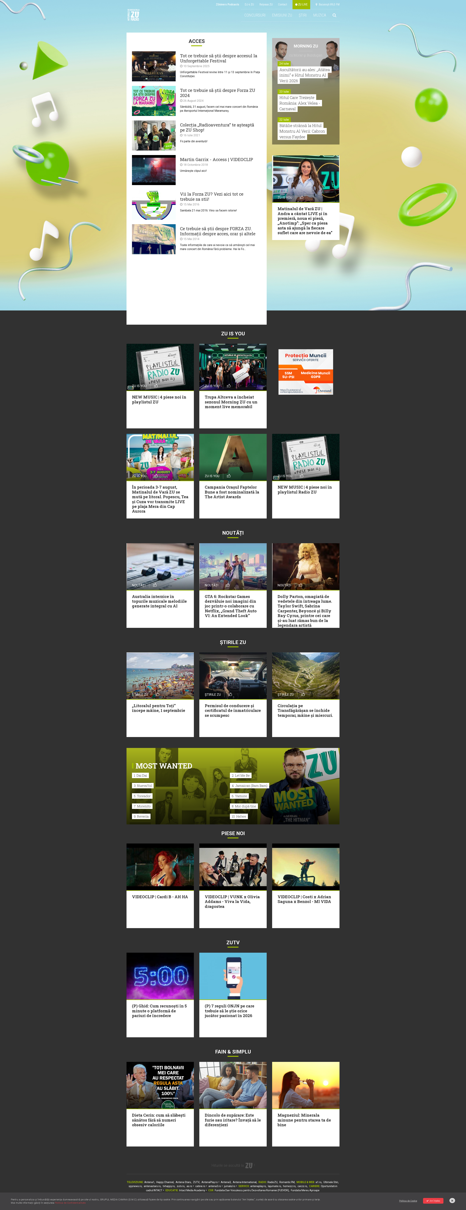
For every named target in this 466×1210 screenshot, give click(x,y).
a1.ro (318, 1182)
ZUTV (196, 1182)
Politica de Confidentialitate (70, 1202)
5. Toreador (142, 796)
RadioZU (272, 1182)
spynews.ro (135, 1186)
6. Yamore (239, 796)
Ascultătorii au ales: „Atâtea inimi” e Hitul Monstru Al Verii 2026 (304, 75)
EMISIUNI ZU (282, 15)
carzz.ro (302, 1186)
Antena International (244, 1182)
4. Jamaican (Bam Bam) (249, 785)
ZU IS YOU (233, 334)
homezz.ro (289, 1186)
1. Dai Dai (140, 775)
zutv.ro (181, 1186)
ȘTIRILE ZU (233, 642)
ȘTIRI (303, 15)
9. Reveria (141, 816)
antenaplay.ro (258, 1186)
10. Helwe (239, 816)
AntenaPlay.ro (210, 1182)
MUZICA (319, 15)
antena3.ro (214, 1186)
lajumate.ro (274, 1186)
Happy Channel (165, 1182)
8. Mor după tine (244, 806)
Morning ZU (306, 46)
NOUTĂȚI (233, 533)
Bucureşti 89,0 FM (328, 4)
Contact (282, 4)
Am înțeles (435, 1200)
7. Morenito (142, 806)
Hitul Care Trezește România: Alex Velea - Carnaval (299, 103)
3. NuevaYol (143, 785)
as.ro (189, 1186)
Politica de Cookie (408, 1200)
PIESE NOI (233, 833)
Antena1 (149, 1182)
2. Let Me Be (241, 775)
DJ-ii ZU (249, 4)
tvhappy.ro (169, 1186)
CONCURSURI (255, 15)
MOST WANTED (164, 766)
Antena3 (226, 1182)
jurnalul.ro (229, 1186)
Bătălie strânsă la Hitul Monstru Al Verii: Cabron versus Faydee (302, 131)
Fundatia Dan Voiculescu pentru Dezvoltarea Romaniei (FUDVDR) (252, 1190)
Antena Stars (183, 1182)
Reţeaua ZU (266, 4)
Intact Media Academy (192, 1190)
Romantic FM (287, 1182)
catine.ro (200, 1186)
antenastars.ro (152, 1186)
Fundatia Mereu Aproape (305, 1190)
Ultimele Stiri (330, 1182)
